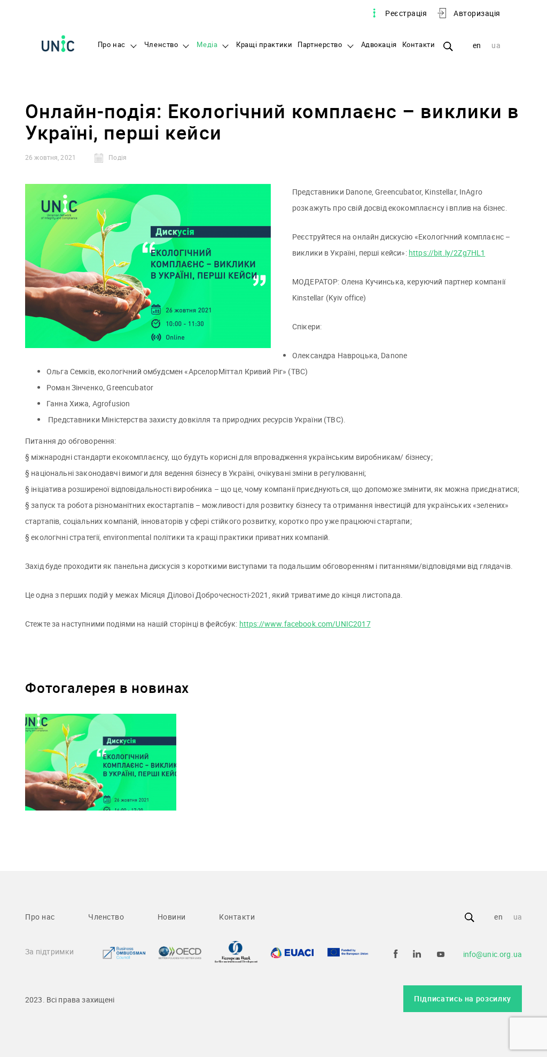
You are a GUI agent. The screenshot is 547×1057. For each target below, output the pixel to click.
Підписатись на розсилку (462, 998)
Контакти (418, 45)
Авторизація (477, 13)
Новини (172, 917)
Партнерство (320, 45)
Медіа (207, 45)
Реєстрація (406, 13)
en (477, 45)
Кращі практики (264, 45)
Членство (161, 45)
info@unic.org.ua (492, 954)
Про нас (112, 45)
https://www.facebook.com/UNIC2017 (305, 624)
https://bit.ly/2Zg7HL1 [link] (447, 253)
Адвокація (379, 45)
